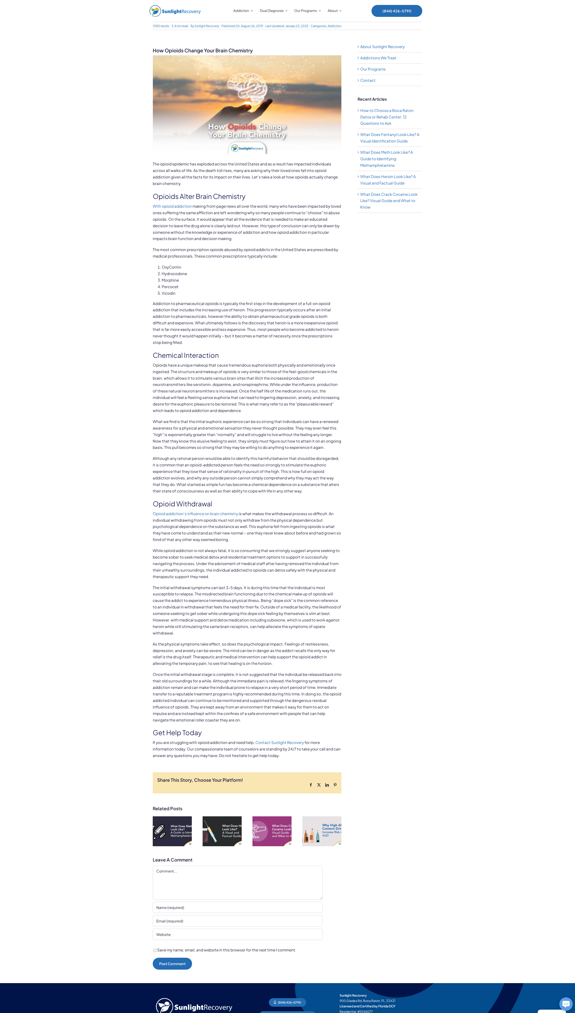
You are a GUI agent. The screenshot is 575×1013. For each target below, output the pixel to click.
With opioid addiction (172, 206)
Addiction (334, 26)
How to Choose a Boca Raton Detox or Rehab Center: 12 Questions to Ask (387, 117)
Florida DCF (386, 1006)
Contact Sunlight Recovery (279, 742)
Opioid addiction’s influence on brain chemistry (195, 513)
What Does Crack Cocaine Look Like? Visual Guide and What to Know (389, 201)
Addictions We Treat (378, 57)
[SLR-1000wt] (194, 996)
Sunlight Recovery (207, 26)
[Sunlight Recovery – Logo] (175, 4)
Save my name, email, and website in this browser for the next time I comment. (226, 949)
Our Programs (373, 69)
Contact (368, 80)
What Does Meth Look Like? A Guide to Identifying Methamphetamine (386, 159)
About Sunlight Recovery (382, 46)
